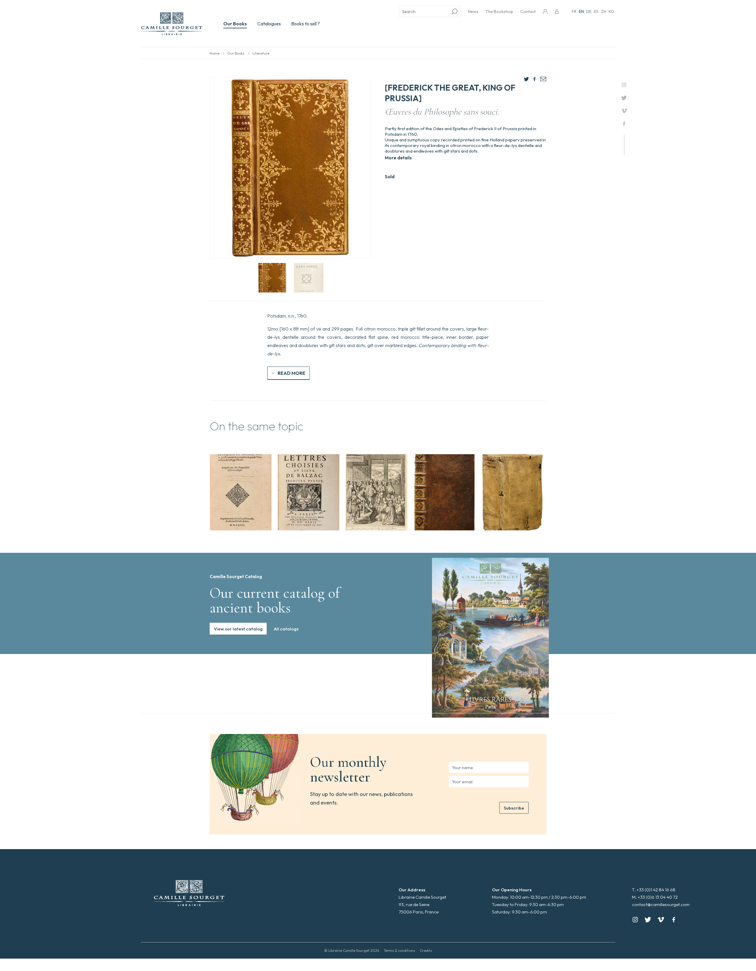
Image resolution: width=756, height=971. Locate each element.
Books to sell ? (305, 24)
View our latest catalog (238, 629)
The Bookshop (499, 11)
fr (574, 11)
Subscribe (514, 808)
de (589, 11)
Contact (528, 11)
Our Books (235, 24)
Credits (426, 950)
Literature (260, 53)
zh (603, 11)
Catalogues (269, 24)
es (596, 11)
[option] (241, 492)
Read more (291, 373)
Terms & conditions (399, 950)
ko (611, 11)
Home (214, 53)
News (473, 11)
